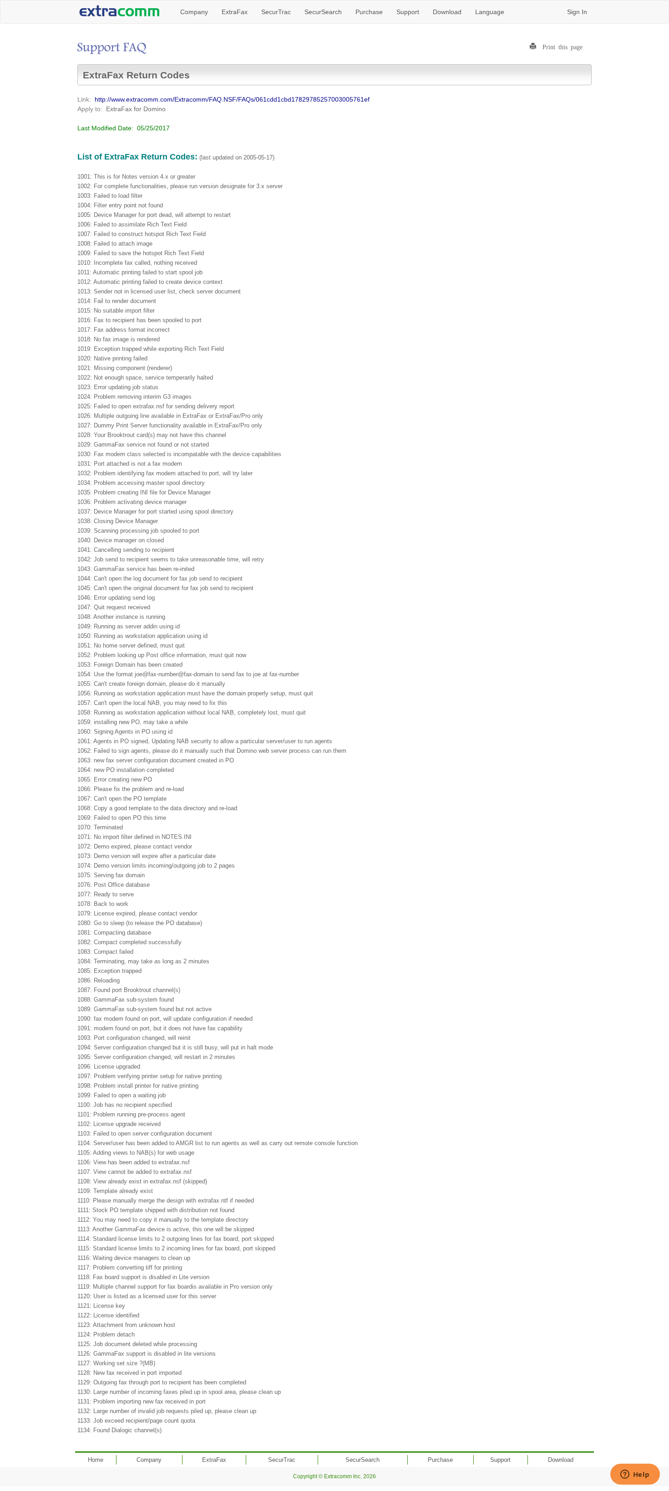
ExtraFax (235, 11)
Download (447, 11)
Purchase (369, 11)
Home (95, 1459)
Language (489, 11)
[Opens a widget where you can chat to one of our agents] (635, 1475)
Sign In (577, 11)
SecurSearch (323, 11)
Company (194, 11)
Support (407, 11)
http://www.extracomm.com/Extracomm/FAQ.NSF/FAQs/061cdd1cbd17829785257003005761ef (232, 99)
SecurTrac (276, 11)
